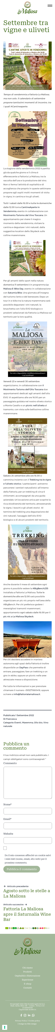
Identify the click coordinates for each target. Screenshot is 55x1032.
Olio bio (38, 722)
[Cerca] (4, 5)
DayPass (23, 667)
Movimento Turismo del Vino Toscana (23, 215)
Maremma (27, 722)
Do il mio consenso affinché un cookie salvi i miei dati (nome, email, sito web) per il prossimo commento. (28, 859)
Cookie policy (34, 1021)
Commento (10, 763)
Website (8, 833)
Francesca (11, 719)
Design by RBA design (28, 1024)
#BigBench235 (40, 588)
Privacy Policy (21, 1021)
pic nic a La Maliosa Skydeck (18, 616)
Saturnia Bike (15, 292)
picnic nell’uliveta (35, 405)
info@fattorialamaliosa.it (27, 694)
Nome (7, 804)
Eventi (17, 722)
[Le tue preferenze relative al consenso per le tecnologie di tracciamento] (4, 1027)
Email (7, 819)
